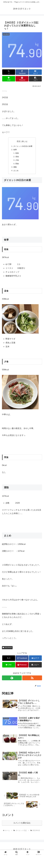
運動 (15, 167)
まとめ (15, 170)
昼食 (17, 157)
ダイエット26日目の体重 (22, 146)
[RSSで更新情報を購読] (32, 677)
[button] (35, 78)
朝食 (17, 153)
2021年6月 (8, 647)
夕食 (17, 160)
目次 (19, 141)
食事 (15, 150)
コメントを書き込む (22, 823)
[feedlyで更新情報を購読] (12, 677)
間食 (17, 164)
